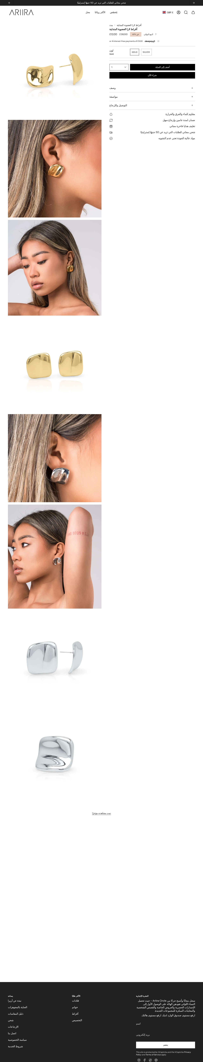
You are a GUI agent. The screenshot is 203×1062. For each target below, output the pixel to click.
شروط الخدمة (15, 1046)
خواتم (75, 1007)
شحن (10, 1020)
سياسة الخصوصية (17, 1039)
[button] (87, 12)
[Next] (193, 2)
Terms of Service (153, 1054)
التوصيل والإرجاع (118, 105)
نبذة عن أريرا (14, 1000)
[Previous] (9, 2)
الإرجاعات (13, 1026)
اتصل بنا (12, 1033)
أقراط (75, 1013)
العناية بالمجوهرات (17, 1007)
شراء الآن (152, 75)
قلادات (75, 1000)
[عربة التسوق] (193, 12)
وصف (112, 88)
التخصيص (77, 1020)
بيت (111, 25)
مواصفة (113, 96)
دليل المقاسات (15, 1013)
